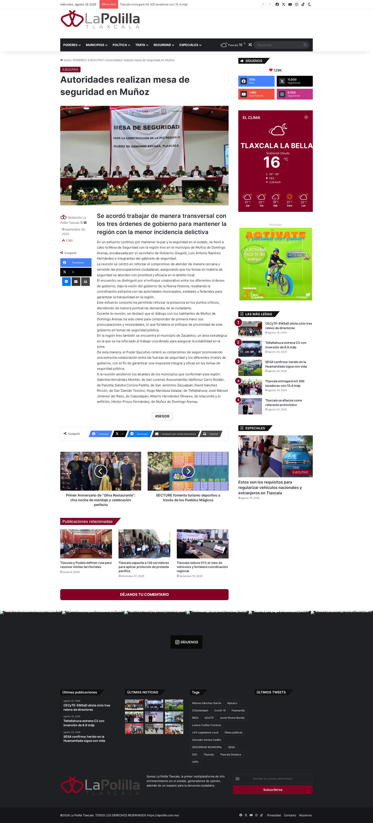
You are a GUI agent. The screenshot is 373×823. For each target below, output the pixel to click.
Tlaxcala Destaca (230, 754)
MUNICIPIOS (95, 45)
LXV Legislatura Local (205, 732)
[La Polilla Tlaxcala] (100, 19)
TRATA (140, 45)
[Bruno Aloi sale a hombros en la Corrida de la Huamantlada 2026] (134, 729)
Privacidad (274, 815)
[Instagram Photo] (31, 642)
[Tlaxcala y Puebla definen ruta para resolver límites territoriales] (86, 543)
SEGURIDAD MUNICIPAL (207, 747)
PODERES (70, 45)
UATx (195, 761)
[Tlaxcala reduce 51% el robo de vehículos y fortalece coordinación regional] (203, 543)
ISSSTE (209, 717)
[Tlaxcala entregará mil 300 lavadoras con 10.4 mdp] (250, 387)
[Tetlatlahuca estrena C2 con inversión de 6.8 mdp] (250, 349)
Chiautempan (200, 710)
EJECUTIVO (96, 60)
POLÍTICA (120, 45)
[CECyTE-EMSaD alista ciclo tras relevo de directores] (250, 329)
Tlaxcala (209, 754)
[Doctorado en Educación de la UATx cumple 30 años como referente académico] (174, 717)
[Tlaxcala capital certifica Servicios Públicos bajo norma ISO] (174, 729)
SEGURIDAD (162, 45)
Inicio (67, 60)
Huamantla (238, 710)
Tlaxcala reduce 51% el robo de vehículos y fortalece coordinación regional (202, 567)
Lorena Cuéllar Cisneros (206, 725)
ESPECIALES (188, 45)
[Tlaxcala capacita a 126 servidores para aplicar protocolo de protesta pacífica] (144, 543)
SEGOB (163, 416)
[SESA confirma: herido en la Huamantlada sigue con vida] (250, 368)
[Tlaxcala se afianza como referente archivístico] (250, 406)
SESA (231, 747)
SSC (195, 754)
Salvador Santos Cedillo (206, 739)
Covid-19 (220, 710)
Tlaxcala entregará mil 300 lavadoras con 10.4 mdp (152, 4)
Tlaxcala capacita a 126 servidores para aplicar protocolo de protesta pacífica (144, 567)
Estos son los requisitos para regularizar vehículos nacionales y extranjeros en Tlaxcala (270, 487)
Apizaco (232, 703)
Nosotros (305, 815)
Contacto (290, 815)
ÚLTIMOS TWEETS (271, 692)
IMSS (195, 717)
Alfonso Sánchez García (206, 703)
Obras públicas (233, 732)
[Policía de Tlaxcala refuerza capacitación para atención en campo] (154, 729)
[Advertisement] (229, 23)
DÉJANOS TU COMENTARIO (144, 594)
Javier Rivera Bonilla (232, 717)
